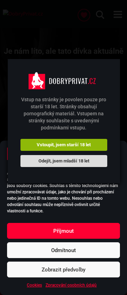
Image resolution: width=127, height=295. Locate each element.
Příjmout (63, 231)
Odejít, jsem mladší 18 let (63, 160)
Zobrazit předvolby (63, 270)
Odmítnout (63, 250)
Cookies (34, 285)
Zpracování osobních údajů (71, 285)
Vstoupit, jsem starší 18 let (64, 144)
